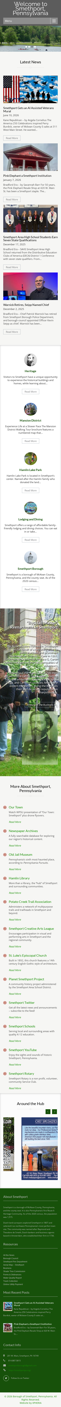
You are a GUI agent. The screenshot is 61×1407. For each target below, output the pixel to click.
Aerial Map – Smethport (13, 1265)
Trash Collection (10, 1281)
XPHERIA (36, 1402)
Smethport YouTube (23, 1050)
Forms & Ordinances (12, 1275)
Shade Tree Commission (14, 1271)
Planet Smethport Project (26, 979)
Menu (8, 21)
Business (7, 1268)
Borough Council (10, 1258)
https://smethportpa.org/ (19, 1370)
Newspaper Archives (23, 831)
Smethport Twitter (22, 1002)
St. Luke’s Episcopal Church (28, 955)
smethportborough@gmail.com (22, 1365)
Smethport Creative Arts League (31, 928)
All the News (8, 1255)
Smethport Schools (22, 1026)
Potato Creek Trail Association (30, 901)
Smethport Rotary (21, 1073)
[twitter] (6, 1378)
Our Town (16, 807)
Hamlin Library (19, 878)
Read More (12, 138)
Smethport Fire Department (15, 1262)
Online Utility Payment (13, 1284)
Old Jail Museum (20, 854)
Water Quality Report (12, 1278)
